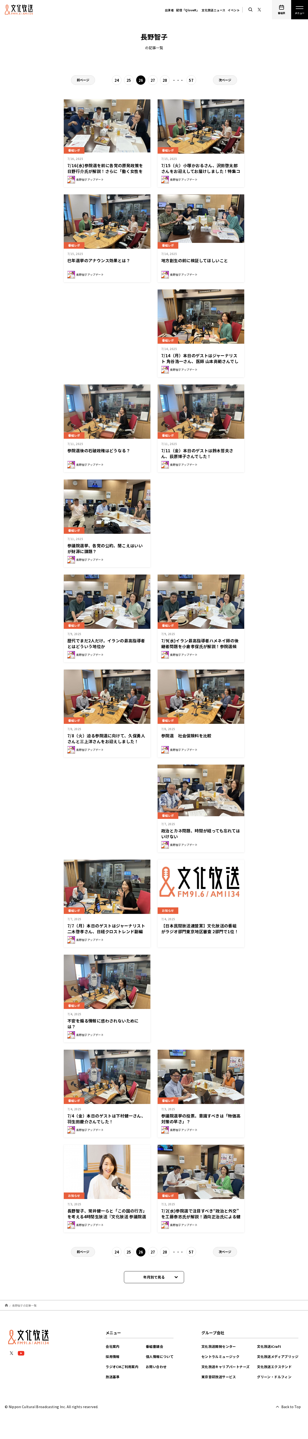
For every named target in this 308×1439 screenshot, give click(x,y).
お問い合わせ (156, 1366)
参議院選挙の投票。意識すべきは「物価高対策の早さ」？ (201, 1118)
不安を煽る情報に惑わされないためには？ (103, 1023)
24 (117, 80)
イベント (234, 10)
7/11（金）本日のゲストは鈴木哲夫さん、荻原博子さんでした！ (197, 453)
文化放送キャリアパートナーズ (225, 1366)
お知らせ (168, 910)
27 (153, 80)
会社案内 (113, 1346)
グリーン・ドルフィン (274, 1376)
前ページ (83, 80)
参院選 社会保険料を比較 (186, 736)
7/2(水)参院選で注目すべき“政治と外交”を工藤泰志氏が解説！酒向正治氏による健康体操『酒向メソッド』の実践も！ (201, 1216)
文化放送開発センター (218, 1346)
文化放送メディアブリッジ (277, 1356)
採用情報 (113, 1356)
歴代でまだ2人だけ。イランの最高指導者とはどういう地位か (106, 643)
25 (129, 80)
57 (191, 80)
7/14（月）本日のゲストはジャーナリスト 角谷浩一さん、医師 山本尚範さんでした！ (199, 361)
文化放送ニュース (213, 10)
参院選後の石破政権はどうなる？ (98, 450)
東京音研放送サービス (218, 1376)
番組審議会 (154, 1346)
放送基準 (113, 1376)
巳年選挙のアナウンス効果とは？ (98, 260)
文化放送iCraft (269, 1346)
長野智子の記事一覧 (24, 1305)
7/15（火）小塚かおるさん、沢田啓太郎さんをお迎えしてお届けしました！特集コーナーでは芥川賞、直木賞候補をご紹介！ (201, 171)
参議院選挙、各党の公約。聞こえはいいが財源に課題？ (105, 548)
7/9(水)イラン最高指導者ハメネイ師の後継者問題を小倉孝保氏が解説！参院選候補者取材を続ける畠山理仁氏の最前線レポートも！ (199, 649)
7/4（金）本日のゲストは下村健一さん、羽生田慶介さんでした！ (106, 1118)
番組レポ (74, 150)
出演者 (169, 10)
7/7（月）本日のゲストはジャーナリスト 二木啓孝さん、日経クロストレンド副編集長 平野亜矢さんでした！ (106, 931)
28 (165, 80)
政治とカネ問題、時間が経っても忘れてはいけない (200, 833)
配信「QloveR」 (187, 10)
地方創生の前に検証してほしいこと (194, 260)
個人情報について (159, 1356)
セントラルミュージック (220, 1356)
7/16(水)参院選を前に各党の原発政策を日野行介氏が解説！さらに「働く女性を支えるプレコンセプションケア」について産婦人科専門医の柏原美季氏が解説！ (107, 174)
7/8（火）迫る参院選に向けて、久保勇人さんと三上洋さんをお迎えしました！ (106, 738)
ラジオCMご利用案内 (122, 1366)
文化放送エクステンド (274, 1366)
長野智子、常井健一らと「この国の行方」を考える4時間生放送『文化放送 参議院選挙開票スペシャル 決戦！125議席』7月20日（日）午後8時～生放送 (106, 1219)
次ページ (225, 80)
